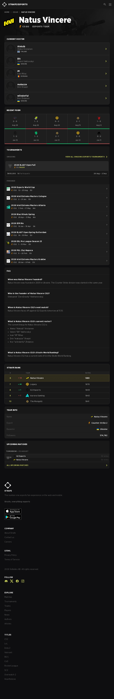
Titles (7, 635)
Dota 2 (7, 648)
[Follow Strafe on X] (10, 581)
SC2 (6, 670)
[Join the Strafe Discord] (6, 581)
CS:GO (15, 12)
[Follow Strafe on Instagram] (21, 581)
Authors (8, 619)
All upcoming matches (17, 465)
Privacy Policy (10, 555)
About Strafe (10, 533)
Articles (7, 624)
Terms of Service (12, 559)
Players (7, 610)
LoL (6, 643)
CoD (6, 661)
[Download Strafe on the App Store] (57, 511)
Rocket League (11, 666)
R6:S (6, 657)
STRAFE (8, 491)
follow (8, 577)
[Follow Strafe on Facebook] (16, 581)
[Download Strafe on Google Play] (57, 517)
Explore (8, 593)
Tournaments (10, 601)
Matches (8, 597)
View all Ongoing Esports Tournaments (85, 157)
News (7, 615)
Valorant (8, 652)
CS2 (6, 639)
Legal (7, 551)
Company (9, 528)
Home (6, 12)
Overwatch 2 (10, 675)
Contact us (9, 537)
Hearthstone (10, 679)
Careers (8, 542)
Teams (7, 606)
